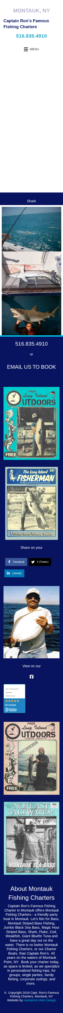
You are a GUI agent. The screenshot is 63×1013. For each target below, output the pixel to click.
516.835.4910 (31, 36)
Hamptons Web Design (40, 1000)
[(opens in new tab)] (31, 423)
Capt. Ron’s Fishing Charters (12, 691)
